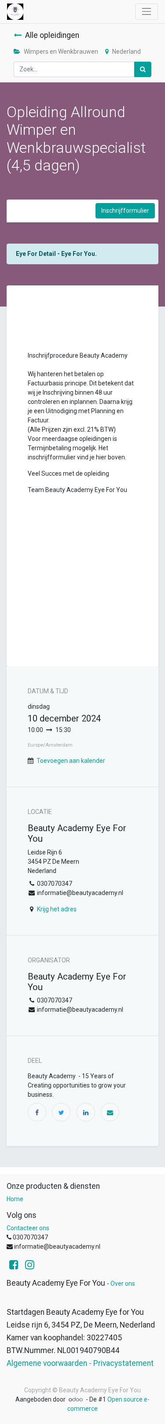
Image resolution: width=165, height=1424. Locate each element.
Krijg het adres (57, 909)
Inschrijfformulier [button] (125, 210)
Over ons (122, 1283)
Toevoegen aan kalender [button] (71, 760)
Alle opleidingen (52, 35)
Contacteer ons (28, 1228)
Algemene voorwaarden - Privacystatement (80, 1363)
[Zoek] (142, 69)
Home (15, 1198)
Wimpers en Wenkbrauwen (61, 51)
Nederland (126, 51)
